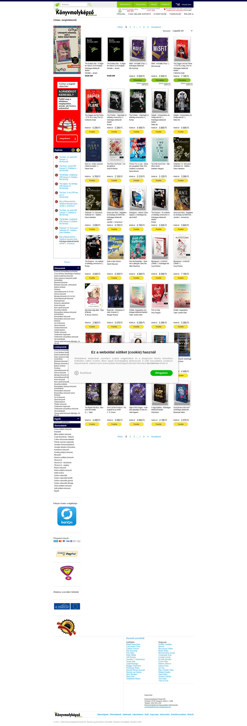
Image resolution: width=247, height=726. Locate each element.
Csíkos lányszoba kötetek (64, 439)
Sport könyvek (59, 325)
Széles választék (60, 475)
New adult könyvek (61, 308)
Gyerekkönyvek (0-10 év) (64, 292)
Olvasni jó (58, 460)
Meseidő (57, 455)
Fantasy (57, 289)
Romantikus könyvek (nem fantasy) (64, 320)
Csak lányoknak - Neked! (64, 437)
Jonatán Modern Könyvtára (64, 447)
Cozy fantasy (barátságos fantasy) (67, 274)
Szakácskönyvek (60, 328)
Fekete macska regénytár (64, 442)
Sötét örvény (59, 473)
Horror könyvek (60, 294)
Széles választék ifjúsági (63, 483)
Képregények (59, 301)
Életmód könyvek (60, 283)
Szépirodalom (59, 330)
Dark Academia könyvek (63, 276)
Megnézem (65, 138)
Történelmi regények (62, 335)
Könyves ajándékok (61, 303)
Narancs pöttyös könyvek (64, 457)
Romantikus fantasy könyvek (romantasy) (65, 313)
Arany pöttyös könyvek (63, 429)
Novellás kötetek (60, 310)
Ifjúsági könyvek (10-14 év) (64, 296)
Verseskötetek (59, 339)
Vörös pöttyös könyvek (63, 486)
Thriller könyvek (60, 332)
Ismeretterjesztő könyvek (63, 299)
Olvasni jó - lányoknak (62, 463)
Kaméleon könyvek (61, 450)
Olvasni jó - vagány (61, 465)
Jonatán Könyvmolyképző (64, 445)
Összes (67, 262)
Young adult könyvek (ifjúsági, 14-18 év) (67, 342)
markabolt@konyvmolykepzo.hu (158, 707)
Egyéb (56, 491)
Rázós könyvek (60, 468)
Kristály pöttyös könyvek (63, 452)
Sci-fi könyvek (59, 323)
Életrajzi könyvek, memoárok (65, 285)
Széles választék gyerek (63, 481)
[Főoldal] (57, 5)
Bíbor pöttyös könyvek (62, 434)
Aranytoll (57, 432)
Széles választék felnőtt (63, 478)
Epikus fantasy (59, 287)
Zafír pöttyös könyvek (62, 488)
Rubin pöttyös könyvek (63, 470)
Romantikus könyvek (62, 317)
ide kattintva (153, 363)
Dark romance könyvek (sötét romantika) (65, 279)
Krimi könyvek (59, 305)
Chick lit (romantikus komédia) (66, 271)
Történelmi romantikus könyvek (66, 337)
